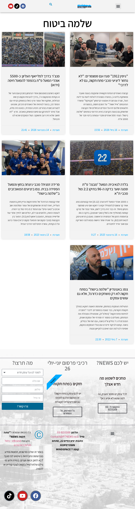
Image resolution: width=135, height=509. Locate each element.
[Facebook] (23, 6)
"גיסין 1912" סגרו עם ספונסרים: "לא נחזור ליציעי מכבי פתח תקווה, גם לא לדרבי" (103, 80)
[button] (118, 6)
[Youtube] (10, 6)
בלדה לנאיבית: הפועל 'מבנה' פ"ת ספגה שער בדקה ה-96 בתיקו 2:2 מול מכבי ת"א (103, 189)
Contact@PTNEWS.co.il (65, 436)
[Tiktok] (17, 6)
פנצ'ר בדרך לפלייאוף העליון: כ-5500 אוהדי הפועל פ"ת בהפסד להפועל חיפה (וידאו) (34, 80)
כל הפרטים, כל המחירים (67, 412)
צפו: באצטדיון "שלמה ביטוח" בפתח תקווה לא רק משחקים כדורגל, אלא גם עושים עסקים (102, 293)
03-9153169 (63, 432)
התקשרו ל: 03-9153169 (112, 408)
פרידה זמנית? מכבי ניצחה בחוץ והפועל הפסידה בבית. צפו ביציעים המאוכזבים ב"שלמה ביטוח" (34, 189)
